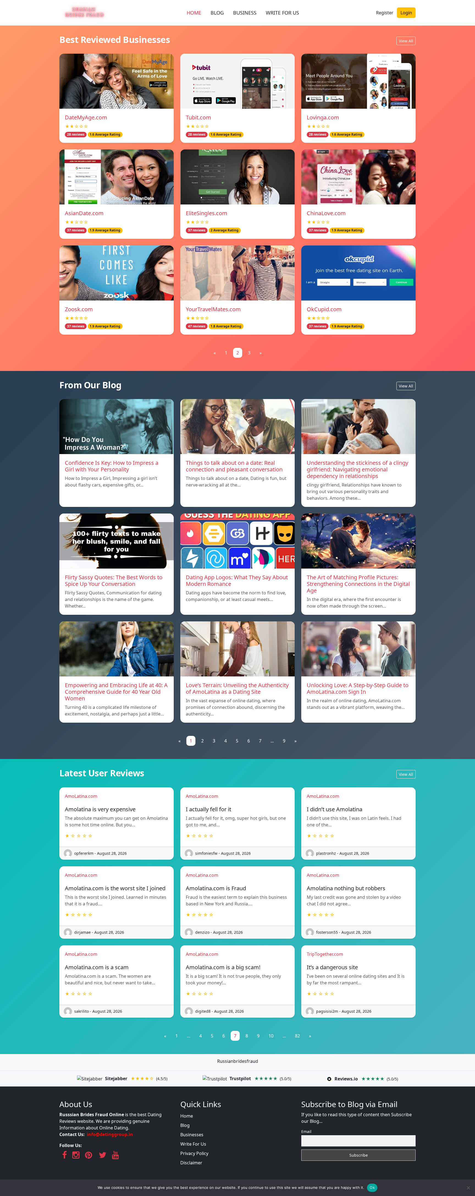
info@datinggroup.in (110, 1134)
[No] (468, 1187)
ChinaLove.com (326, 213)
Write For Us (193, 1144)
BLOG (217, 12)
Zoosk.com (79, 309)
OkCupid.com (324, 309)
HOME (194, 12)
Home (186, 1116)
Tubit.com (198, 117)
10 (271, 1036)
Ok (372, 1187)
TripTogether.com (325, 954)
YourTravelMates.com (213, 309)
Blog (185, 1125)
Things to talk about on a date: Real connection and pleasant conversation (234, 466)
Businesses (191, 1135)
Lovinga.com (323, 117)
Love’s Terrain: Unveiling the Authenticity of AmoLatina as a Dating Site (237, 688)
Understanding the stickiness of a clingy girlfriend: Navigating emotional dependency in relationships (357, 469)
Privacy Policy (194, 1153)
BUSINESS (244, 12)
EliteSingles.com (206, 213)
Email (306, 1131)
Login (406, 13)
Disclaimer (191, 1163)
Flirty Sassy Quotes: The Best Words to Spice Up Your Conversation (113, 581)
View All (406, 40)
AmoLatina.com (81, 796)
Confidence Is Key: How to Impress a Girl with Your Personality (111, 466)
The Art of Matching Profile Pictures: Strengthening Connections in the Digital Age (358, 584)
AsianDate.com (84, 213)
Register (384, 13)
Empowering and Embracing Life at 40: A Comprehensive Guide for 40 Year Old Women (116, 691)
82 (297, 1036)
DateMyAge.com (86, 117)
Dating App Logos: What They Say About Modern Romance (237, 581)
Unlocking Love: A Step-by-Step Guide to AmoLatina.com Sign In (357, 688)
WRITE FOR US (282, 12)
